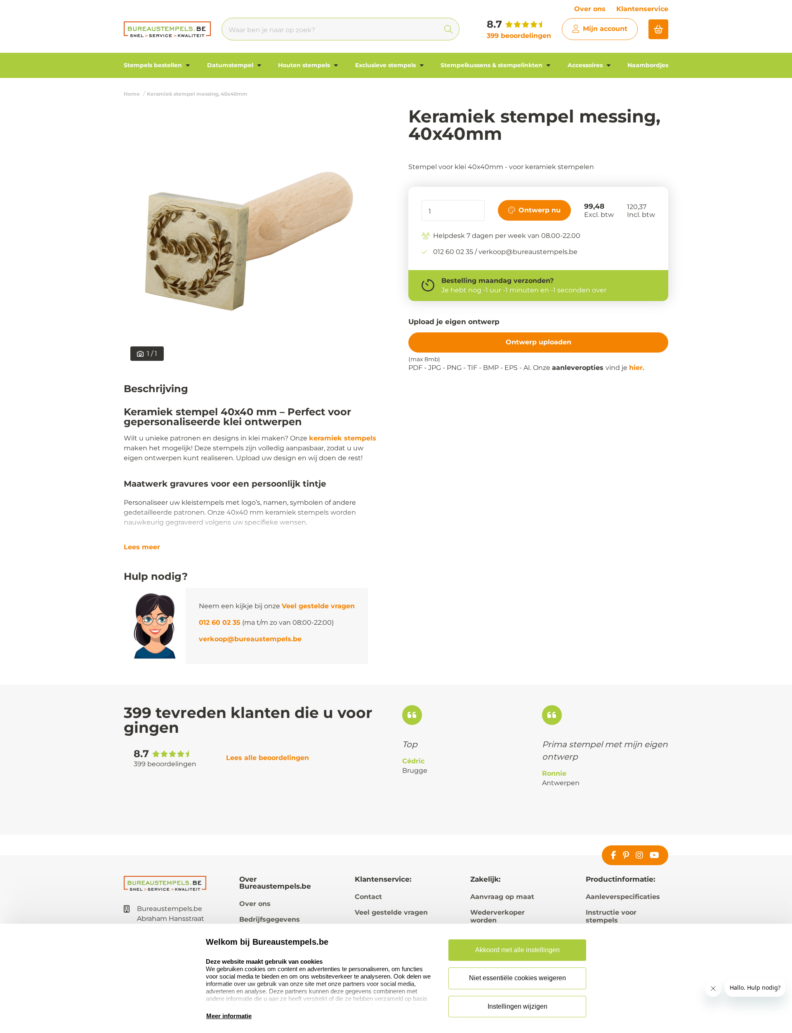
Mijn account (605, 29)
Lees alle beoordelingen (267, 758)
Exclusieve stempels (386, 65)
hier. (636, 368)
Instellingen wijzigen (517, 1006)
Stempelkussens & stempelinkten (492, 65)
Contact (368, 897)
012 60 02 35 (219, 622)
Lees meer (142, 547)
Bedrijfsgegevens (269, 919)
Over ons (590, 9)
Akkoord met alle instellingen (517, 949)
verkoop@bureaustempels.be (250, 639)
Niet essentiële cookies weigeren (517, 977)
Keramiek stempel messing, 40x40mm (197, 94)
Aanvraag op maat (502, 897)
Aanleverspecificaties (623, 897)
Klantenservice (642, 9)
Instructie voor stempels (611, 916)
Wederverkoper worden (497, 916)
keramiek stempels (342, 438)
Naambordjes (647, 65)
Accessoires (586, 65)
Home (132, 94)
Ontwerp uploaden (538, 342)
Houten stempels (305, 65)
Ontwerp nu (540, 210)
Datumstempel (231, 65)
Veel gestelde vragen (318, 606)
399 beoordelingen (519, 36)
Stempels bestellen (154, 65)
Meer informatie (229, 1015)
